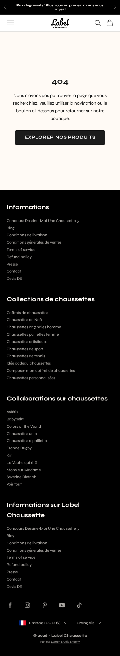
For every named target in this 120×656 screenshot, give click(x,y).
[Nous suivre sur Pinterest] (44, 605)
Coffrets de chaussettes (27, 312)
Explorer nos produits (60, 137)
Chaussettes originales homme (34, 327)
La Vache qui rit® (22, 462)
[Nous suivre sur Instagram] (27, 605)
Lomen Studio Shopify (65, 641)
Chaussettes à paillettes (27, 440)
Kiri (10, 455)
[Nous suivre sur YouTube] (62, 605)
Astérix (12, 411)
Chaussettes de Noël (25, 319)
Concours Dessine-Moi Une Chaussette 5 (43, 220)
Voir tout (14, 484)
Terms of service (21, 249)
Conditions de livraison (27, 235)
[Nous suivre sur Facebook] (10, 605)
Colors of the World (24, 426)
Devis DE (14, 278)
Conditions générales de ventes (34, 242)
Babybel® (15, 419)
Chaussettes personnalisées (31, 378)
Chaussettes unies (22, 433)
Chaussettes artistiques (27, 341)
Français (85, 623)
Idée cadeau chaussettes (29, 363)
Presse (12, 264)
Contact (14, 271)
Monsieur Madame (24, 470)
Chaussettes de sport (25, 349)
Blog (10, 228)
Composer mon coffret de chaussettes (41, 370)
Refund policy (19, 257)
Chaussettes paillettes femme (33, 334)
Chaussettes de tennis (26, 356)
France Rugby (19, 448)
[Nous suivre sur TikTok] (79, 605)
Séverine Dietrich (21, 477)
